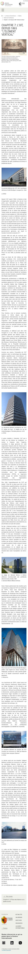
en (24, 1)
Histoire (19, 15)
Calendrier (19, 917)
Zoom (24, 53)
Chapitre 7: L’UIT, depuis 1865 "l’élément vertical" (14, 19)
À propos (5, 928)
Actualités (19, 914)
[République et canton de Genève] (7, 920)
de (27, 1)
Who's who (19, 920)
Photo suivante (9, 896)
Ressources (19, 923)
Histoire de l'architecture (9, 17)
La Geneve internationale (10, 15)
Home (2, 15)
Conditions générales (6, 950)
